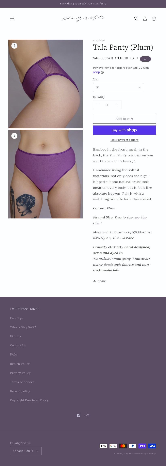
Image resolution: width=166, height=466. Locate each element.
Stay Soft (128, 453)
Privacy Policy (20, 372)
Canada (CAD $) (23, 451)
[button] (12, 18)
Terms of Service (22, 382)
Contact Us (18, 345)
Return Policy (20, 363)
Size (95, 80)
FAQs (13, 354)
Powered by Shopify (145, 453)
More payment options (125, 140)
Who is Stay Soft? (23, 327)
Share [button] (102, 280)
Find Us (15, 336)
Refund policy (20, 391)
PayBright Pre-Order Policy (29, 400)
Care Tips (16, 318)
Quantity (99, 97)
